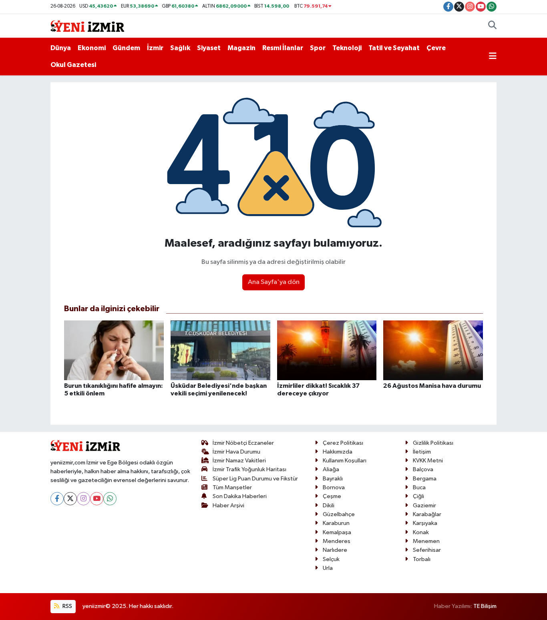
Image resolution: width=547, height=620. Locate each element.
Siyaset (209, 48)
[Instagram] (83, 498)
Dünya (60, 48)
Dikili (328, 505)
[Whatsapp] (110, 498)
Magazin (241, 48)
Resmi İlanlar (282, 48)
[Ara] (492, 26)
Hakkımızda (337, 452)
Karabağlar (427, 514)
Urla (328, 568)
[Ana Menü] (493, 56)
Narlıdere (335, 550)
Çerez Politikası (343, 443)
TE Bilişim (485, 606)
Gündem (126, 48)
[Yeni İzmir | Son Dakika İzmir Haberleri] (87, 25)
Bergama (424, 479)
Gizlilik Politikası (433, 443)
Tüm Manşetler (232, 487)
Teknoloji (347, 48)
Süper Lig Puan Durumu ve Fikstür (255, 479)
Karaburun (336, 523)
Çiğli (418, 496)
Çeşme (332, 496)
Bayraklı (333, 479)
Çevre (436, 48)
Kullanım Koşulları (344, 461)
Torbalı (421, 559)
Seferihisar (427, 550)
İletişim (422, 452)
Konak (421, 532)
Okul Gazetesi (73, 64)
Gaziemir (424, 505)
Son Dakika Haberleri (240, 496)
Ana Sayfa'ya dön (274, 282)
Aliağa (331, 469)
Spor (318, 48)
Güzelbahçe (339, 514)
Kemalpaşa (337, 532)
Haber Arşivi (228, 505)
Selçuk (331, 559)
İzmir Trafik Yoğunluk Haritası (249, 469)
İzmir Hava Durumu (236, 452)
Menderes (336, 541)
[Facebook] (57, 498)
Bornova (334, 487)
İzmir (155, 48)
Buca (419, 487)
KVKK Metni (428, 461)
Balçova (423, 469)
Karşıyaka (425, 523)
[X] (70, 498)
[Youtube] (96, 498)
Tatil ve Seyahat (394, 48)
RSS (66, 606)
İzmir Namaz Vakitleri (239, 461)
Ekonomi (92, 48)
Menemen (426, 541)
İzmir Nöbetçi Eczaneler (243, 443)
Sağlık (180, 48)
